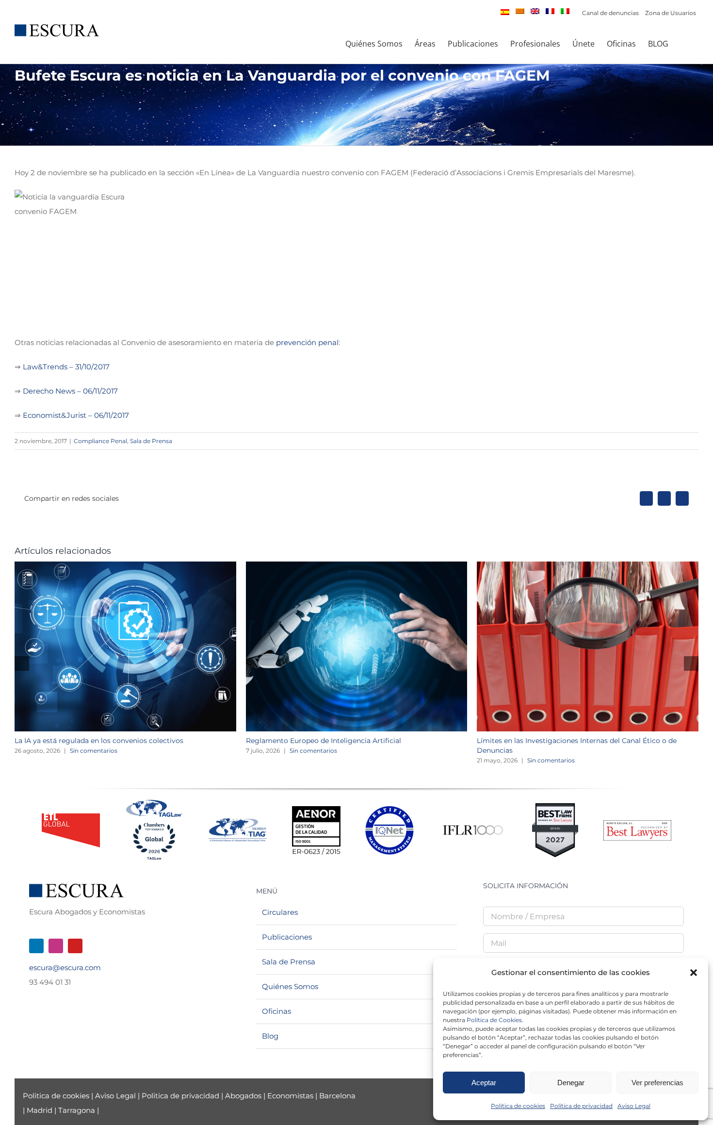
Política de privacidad (581, 1105)
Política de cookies (518, 1105)
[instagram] (56, 946)
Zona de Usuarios (670, 13)
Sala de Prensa (151, 441)
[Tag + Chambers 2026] (154, 802)
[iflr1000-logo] (473, 824)
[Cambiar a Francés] (550, 11)
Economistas (290, 1095)
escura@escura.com (65, 967)
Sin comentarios (93, 750)
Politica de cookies (57, 1095)
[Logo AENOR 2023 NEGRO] (316, 809)
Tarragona (76, 1110)
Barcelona (337, 1095)
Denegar (570, 1082)
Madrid (39, 1110)
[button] (693, 972)
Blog (270, 1036)
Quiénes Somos (290, 986)
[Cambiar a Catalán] (520, 11)
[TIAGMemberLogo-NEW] (238, 822)
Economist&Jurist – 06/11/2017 (76, 415)
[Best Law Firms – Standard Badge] (555, 806)
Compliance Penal (100, 441)
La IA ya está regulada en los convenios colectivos (99, 740)
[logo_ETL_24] (71, 817)
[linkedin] (36, 946)
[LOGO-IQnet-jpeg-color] (389, 809)
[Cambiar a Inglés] (535, 11)
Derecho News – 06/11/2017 (70, 391)
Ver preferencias (657, 1082)
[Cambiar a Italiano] (565, 11)
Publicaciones (287, 937)
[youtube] (75, 946)
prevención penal (307, 342)
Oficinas (276, 1011)
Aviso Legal (633, 1105)
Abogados (243, 1095)
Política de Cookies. (495, 1020)
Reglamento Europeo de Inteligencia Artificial (323, 740)
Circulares (280, 912)
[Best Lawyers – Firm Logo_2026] (637, 823)
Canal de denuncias (610, 13)
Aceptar (483, 1082)
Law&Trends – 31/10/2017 (66, 366)
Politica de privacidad (180, 1095)
